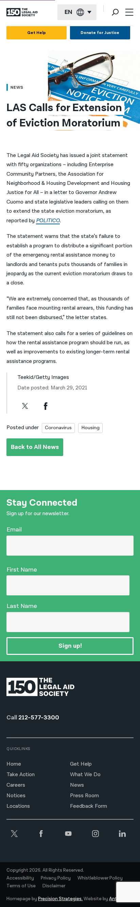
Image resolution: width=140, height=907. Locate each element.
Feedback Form (88, 806)
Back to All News (35, 447)
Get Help (36, 32)
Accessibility (20, 878)
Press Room (84, 795)
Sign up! (70, 646)
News (77, 785)
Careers (15, 785)
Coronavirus (58, 427)
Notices (15, 795)
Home (13, 764)
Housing (90, 427)
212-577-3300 (38, 717)
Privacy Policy (56, 878)
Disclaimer (53, 886)
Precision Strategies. (60, 899)
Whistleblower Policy (100, 878)
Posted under (22, 427)
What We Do (85, 774)
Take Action (20, 774)
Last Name (21, 606)
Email (14, 530)
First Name (21, 570)
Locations (18, 806)
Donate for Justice (100, 32)
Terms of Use (21, 886)
